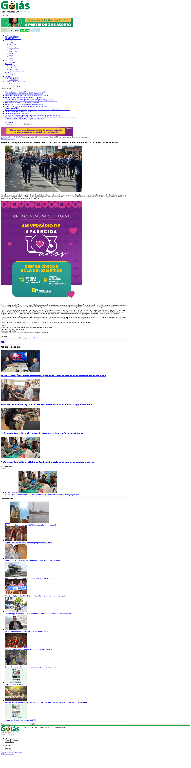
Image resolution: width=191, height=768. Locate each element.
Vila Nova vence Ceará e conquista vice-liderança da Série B (24, 104)
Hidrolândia (11, 53)
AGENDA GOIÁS (13, 80)
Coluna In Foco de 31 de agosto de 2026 (17, 113)
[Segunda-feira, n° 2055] (16, 682)
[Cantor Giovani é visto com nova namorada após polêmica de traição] (16, 665)
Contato (7, 738)
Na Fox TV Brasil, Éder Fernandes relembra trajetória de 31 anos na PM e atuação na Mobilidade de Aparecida (53, 375)
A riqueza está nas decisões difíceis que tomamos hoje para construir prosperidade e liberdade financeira (37, 110)
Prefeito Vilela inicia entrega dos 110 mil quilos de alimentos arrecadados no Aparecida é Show (46, 404)
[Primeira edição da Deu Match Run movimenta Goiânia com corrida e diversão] (16, 594)
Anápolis (11, 55)
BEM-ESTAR (12, 62)
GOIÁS (11, 46)
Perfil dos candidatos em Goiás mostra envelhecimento (22, 102)
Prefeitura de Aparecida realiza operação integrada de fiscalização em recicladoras (42, 433)
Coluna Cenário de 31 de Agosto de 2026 (18, 111)
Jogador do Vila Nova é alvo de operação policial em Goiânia (24, 94)
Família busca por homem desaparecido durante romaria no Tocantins (26, 95)
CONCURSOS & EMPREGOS (15, 81)
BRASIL (11, 42)
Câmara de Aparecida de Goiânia (16, 71)
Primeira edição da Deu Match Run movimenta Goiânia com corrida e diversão (29, 99)
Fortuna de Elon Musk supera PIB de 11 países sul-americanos (24, 119)
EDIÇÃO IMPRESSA (12, 37)
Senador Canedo (13, 51)
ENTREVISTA (12, 67)
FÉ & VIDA (9, 60)
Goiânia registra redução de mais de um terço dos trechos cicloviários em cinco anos (31, 101)
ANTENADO (12, 65)
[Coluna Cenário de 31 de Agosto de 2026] (16, 718)
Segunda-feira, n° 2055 (12, 108)
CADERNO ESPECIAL (13, 39)
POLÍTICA (8, 64)
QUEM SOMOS (10, 35)
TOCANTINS (12, 44)
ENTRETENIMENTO (12, 78)
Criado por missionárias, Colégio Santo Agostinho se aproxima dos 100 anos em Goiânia (32, 115)
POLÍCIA (8, 73)
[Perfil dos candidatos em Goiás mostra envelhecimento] (16, 629)
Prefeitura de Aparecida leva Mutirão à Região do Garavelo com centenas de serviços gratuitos (47, 462)
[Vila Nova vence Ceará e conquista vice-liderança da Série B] (16, 647)
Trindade (11, 58)
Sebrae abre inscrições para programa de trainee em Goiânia (23, 97)
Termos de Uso (9, 742)
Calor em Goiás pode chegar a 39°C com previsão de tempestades (25, 92)
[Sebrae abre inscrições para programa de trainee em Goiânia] (16, 576)
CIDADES (8, 40)
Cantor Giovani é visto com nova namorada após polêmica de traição (26, 106)
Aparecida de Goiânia (14, 48)
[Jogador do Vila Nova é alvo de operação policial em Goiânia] (16, 540)
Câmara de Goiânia (13, 69)
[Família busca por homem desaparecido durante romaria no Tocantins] (16, 558)
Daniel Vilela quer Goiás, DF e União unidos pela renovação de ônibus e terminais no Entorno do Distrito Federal (40, 117)
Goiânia (10, 49)
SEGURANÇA (12, 74)
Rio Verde (11, 56)
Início (2, 137)
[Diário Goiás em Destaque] (15, 12)
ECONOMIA (12, 83)
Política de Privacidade (12, 740)
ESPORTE (8, 76)
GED (3, 342)
